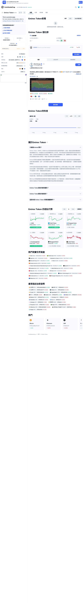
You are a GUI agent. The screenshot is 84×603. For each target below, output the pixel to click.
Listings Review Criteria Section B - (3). (13, 21)
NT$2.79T (25, 7)
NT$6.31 (60, 297)
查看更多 (79, 35)
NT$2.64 (58, 302)
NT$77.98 (64, 307)
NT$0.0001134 (61, 304)
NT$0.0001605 (40, 307)
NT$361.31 (39, 299)
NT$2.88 (36, 294)
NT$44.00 (60, 287)
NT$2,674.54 (61, 292)
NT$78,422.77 (39, 289)
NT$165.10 (38, 302)
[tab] (65, 18)
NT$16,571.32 (39, 297)
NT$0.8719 (53, 294)
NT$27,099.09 (39, 292)
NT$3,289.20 (59, 289)
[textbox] (50, 49)
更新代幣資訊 (7, 27)
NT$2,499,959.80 (40, 287)
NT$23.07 (58, 299)
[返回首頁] (8, 7)
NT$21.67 (73, 294)
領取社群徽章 (7, 33)
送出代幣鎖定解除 (8, 30)
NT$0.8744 (38, 309)
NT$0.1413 (39, 304)
